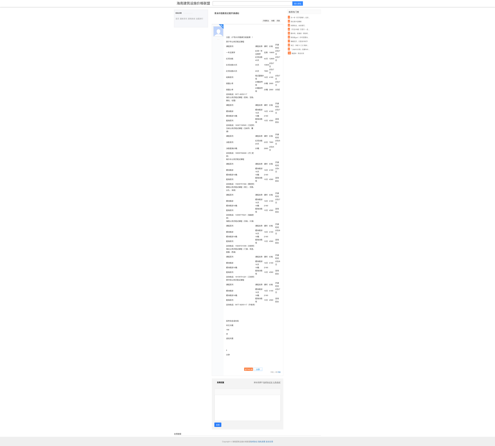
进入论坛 (297, 3)
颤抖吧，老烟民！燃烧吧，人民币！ (300, 33)
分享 (258, 369)
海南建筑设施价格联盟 (193, 3)
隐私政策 (261, 441)
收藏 (272, 20)
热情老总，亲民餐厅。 (298, 25)
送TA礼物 (248, 369)
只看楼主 (266, 20)
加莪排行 (199, 18)
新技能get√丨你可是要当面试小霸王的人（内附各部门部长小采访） (300, 37)
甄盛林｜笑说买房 (298, 53)
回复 (278, 20)
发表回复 (220, 382)
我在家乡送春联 (296, 21)
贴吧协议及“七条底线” (272, 382)
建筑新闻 (191, 18)
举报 (272, 372)
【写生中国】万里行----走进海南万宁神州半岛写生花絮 (300, 29)
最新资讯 (183, 18)
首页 (177, 18)
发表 (218, 424)
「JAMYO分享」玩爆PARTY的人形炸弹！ (300, 49)
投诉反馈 (269, 441)
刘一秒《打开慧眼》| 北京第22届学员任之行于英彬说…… (300, 17)
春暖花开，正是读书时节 (299, 41)
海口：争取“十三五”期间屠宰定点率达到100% (300, 45)
